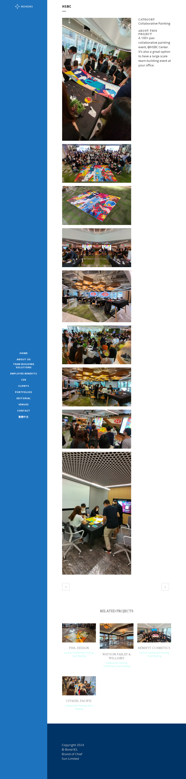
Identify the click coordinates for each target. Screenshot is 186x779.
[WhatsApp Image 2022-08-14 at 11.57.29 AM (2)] (96, 80)
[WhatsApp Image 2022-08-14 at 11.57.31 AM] (96, 346)
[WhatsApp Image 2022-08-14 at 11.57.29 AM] (96, 165)
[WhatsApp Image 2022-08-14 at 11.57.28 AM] (96, 207)
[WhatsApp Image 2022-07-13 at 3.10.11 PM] (96, 297)
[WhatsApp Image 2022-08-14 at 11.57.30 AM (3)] (96, 249)
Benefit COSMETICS (154, 648)
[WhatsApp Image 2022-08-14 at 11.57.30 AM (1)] (96, 388)
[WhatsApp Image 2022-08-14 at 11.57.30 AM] (96, 430)
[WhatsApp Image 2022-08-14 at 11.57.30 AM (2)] (96, 514)
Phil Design (79, 648)
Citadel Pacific (79, 701)
